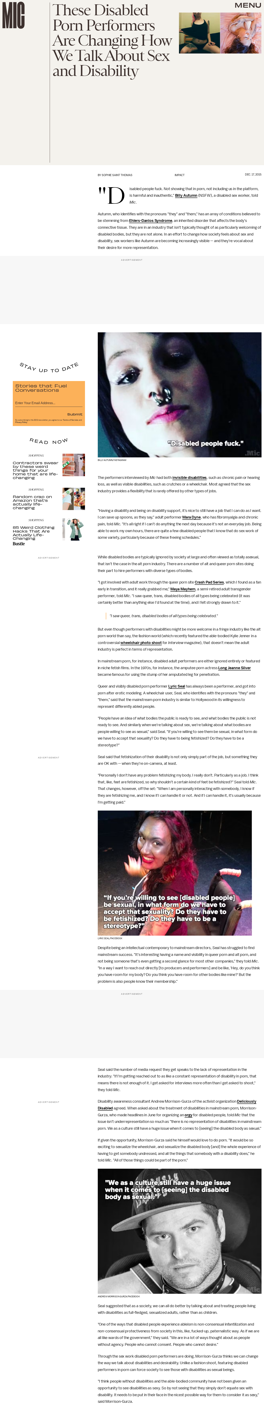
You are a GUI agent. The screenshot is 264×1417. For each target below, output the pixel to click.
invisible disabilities (189, 478)
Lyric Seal (176, 686)
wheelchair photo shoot (140, 643)
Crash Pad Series (209, 582)
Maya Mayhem (182, 589)
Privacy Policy (21, 422)
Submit (74, 414)
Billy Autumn (186, 195)
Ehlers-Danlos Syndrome (150, 221)
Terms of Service (70, 420)
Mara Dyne (191, 517)
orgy (188, 1115)
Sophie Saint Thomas (117, 175)
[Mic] (13, 15)
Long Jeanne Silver (234, 668)
